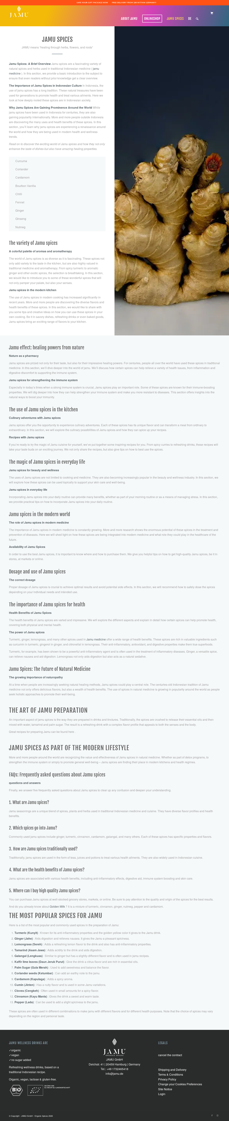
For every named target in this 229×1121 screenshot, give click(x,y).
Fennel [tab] (19, 202)
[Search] (197, 18)
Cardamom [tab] (22, 177)
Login (161, 1094)
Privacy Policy (167, 1079)
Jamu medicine (96, 639)
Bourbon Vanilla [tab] (25, 186)
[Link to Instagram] (217, 1115)
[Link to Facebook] (212, 1115)
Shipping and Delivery (172, 1070)
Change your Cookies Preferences (180, 1084)
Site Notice (165, 1089)
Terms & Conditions (170, 1074)
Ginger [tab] (19, 210)
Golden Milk (57, 906)
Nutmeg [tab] (20, 227)
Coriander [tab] (21, 169)
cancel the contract (170, 1055)
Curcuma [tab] (21, 161)
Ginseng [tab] (20, 219)
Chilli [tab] (18, 194)
